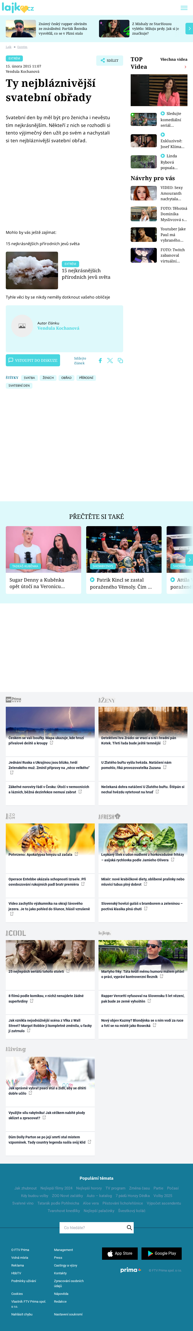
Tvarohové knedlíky (64, 1211)
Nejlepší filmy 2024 (56, 1188)
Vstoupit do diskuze (36, 360)
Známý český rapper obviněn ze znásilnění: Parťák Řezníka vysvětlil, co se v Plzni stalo (63, 28)
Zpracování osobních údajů (69, 1283)
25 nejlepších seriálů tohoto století (37, 971)
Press (58, 1257)
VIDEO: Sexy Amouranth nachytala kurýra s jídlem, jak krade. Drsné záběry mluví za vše (172, 193)
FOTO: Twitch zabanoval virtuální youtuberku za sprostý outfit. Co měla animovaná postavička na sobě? (174, 255)
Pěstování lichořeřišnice (123, 1203)
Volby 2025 (163, 1196)
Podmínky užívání (23, 1281)
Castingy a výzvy (65, 1265)
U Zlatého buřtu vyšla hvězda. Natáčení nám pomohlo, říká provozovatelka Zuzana (136, 765)
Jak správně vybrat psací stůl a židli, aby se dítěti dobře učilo (47, 1090)
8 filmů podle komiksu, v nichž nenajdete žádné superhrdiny (46, 998)
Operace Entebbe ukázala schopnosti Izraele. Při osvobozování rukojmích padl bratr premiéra (47, 881)
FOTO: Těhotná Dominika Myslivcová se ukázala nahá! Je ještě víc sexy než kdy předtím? (174, 214)
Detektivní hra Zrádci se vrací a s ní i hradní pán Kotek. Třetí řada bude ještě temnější (138, 740)
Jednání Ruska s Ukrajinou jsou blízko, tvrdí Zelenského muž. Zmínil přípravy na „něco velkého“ (49, 765)
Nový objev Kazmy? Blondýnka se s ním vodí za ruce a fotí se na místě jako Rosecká (142, 1023)
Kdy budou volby (34, 1196)
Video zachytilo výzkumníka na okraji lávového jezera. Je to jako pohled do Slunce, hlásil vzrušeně (49, 906)
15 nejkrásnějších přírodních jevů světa (86, 273)
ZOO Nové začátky (67, 1196)
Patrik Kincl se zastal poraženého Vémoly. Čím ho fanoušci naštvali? (122, 583)
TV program (115, 1188)
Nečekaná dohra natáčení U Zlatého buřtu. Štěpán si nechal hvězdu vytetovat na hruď (142, 789)
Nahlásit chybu (21, 1314)
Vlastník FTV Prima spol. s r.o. (28, 1304)
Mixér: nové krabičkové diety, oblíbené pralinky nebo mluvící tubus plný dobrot (142, 881)
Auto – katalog (99, 1196)
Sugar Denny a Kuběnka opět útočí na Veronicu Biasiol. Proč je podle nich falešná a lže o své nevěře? (39, 583)
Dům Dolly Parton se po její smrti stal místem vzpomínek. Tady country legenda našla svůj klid (47, 1139)
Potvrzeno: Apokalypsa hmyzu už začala (41, 855)
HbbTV (16, 1273)
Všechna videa (173, 59)
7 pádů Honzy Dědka (133, 1196)
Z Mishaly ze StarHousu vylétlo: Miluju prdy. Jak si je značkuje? (155, 28)
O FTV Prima (20, 1250)
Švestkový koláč (132, 1211)
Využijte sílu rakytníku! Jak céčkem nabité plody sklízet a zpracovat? (47, 1115)
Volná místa (19, 1257)
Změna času (139, 1188)
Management (63, 1250)
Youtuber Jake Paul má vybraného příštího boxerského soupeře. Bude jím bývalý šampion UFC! (173, 234)
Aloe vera (91, 1203)
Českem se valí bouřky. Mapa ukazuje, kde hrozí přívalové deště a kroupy (46, 740)
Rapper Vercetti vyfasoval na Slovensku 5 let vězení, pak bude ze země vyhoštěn (142, 998)
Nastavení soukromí (68, 1314)
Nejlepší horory (89, 1188)
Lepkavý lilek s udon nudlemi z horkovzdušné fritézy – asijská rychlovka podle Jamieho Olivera (142, 857)
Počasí (173, 1188)
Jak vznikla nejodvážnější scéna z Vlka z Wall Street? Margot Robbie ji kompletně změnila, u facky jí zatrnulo (50, 1025)
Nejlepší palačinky (99, 1211)
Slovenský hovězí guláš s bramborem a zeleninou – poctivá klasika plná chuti (142, 906)
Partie (158, 1188)
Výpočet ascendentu (164, 1203)
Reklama (17, 1265)
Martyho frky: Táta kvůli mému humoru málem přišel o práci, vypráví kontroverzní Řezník (142, 974)
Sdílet (110, 62)
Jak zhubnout (25, 1188)
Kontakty (60, 1273)
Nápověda (61, 1294)
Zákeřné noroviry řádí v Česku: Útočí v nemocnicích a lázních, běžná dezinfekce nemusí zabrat (49, 789)
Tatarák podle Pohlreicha (58, 1203)
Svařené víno (23, 1203)
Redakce (60, 1301)
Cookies (17, 1294)
